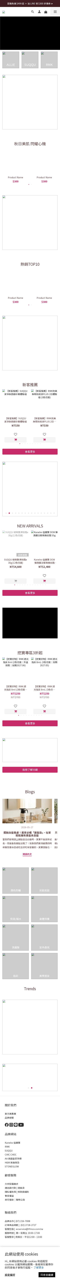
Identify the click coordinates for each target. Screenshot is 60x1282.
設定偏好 (10, 1275)
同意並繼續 (46, 1275)
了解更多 (39, 1267)
